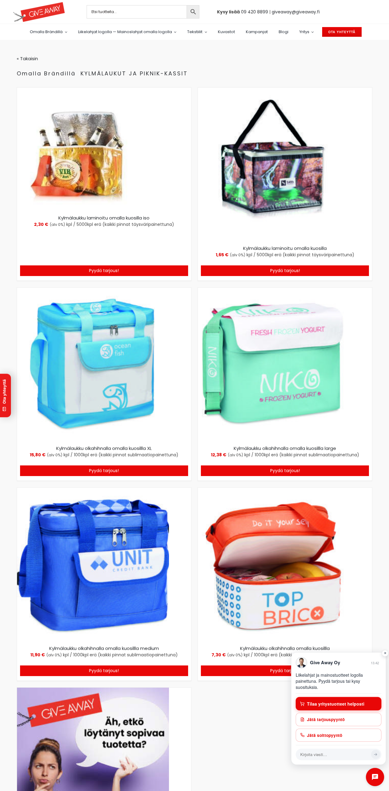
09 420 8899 (254, 12)
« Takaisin (27, 58)
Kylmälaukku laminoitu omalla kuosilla (285, 248)
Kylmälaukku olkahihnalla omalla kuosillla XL (104, 448)
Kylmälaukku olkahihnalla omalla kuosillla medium (104, 648)
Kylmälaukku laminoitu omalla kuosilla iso (104, 218)
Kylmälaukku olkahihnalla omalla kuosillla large (285, 448)
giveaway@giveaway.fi (296, 12)
